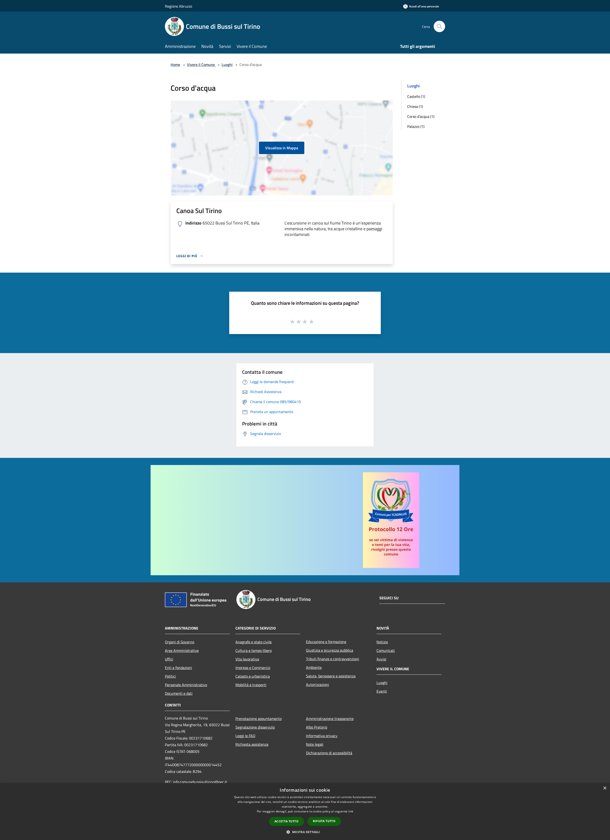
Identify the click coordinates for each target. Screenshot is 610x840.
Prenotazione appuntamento (258, 718)
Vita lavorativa (247, 659)
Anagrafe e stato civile (253, 642)
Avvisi (381, 659)
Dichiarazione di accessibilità (329, 753)
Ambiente (314, 667)
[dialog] (305, 811)
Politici (170, 676)
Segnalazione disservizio (255, 727)
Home (175, 64)
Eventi (381, 691)
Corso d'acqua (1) (420, 116)
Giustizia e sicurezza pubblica (329, 650)
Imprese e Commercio (252, 667)
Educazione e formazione (326, 642)
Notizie (382, 642)
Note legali (314, 744)
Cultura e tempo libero (253, 650)
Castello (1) (416, 96)
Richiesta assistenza (251, 744)
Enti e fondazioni (178, 667)
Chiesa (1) (415, 106)
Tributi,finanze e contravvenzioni (332, 659)
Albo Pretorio (316, 727)
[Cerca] (439, 26)
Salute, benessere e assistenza (331, 676)
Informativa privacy (321, 736)
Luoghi (227, 64)
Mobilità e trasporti (250, 685)
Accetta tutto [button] (286, 821)
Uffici (169, 659)
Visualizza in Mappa (281, 148)
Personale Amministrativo (186, 685)
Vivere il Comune (201, 64)
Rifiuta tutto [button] (324, 821)
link (350, 811)
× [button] (604, 788)
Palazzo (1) (415, 126)
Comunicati (385, 650)
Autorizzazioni (317, 684)
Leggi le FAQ (245, 736)
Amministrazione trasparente (330, 718)
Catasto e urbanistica (252, 676)
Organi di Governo (179, 642)
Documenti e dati (179, 693)
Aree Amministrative (182, 650)
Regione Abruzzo (178, 6)
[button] (305, 832)
